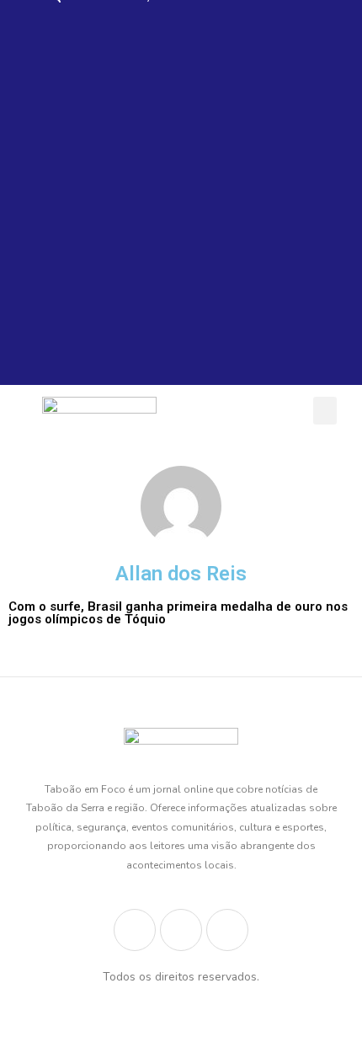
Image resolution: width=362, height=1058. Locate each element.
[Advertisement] (181, 204)
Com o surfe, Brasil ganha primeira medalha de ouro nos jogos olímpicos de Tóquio (178, 613)
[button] (325, 411)
